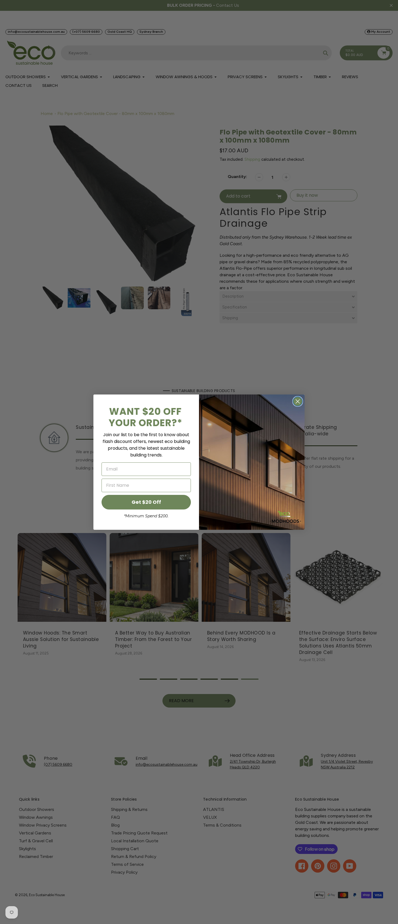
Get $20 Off (146, 502)
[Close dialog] (297, 401)
